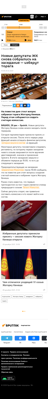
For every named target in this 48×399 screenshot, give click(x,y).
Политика (18, 332)
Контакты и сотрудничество (11, 355)
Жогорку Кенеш (18, 296)
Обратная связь (7, 372)
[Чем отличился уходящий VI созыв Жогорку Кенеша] (24, 264)
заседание (29, 296)
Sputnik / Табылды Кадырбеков (13, 101)
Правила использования (19, 352)
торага (4, 301)
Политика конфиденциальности (25, 358)
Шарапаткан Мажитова (13, 170)
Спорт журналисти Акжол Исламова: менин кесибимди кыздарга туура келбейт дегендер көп (18, 37)
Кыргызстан (6, 296)
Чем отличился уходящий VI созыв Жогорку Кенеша (23, 284)
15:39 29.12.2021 (7, 71)
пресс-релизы (6, 358)
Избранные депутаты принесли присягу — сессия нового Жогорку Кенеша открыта (22, 236)
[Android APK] (8, 378)
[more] (44, 244)
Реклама (26, 355)
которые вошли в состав (13, 142)
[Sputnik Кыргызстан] (7, 17)
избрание (38, 296)
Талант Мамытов (31, 187)
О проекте (5, 352)
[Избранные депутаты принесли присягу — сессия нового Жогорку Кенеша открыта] (24, 215)
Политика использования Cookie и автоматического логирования (14, 362)
